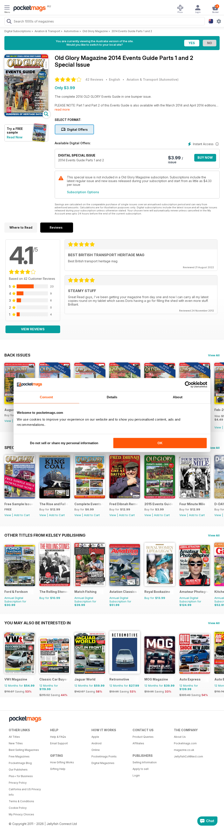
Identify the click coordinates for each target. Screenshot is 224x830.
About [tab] (177, 397)
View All (214, 355)
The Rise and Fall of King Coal (53, 504)
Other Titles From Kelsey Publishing (45, 535)
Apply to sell (141, 769)
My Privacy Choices (21, 814)
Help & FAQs (58, 736)
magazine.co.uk (184, 750)
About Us (180, 736)
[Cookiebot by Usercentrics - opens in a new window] (188, 384)
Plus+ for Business (21, 776)
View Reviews (33, 329)
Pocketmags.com (185, 743)
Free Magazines (19, 756)
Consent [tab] (46, 397)
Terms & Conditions (21, 801)
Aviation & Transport (47, 31)
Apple (95, 736)
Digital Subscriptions (17, 31)
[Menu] (7, 8)
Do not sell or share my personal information (64, 443)
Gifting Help (57, 769)
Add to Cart (22, 515)
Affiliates (138, 743)
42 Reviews (94, 79)
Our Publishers (18, 769)
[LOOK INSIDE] (26, 115)
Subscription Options (83, 192)
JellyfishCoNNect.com (188, 756)
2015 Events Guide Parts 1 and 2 (158, 504)
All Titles (14, 736)
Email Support (59, 743)
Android (96, 743)
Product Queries (143, 736)
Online (95, 750)
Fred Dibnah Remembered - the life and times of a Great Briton (123, 504)
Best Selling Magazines (24, 750)
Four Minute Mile (192, 504)
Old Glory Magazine (95, 31)
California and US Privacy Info (25, 792)
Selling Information (145, 762)
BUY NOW (205, 157)
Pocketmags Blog (20, 763)
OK (160, 443)
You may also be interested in (37, 623)
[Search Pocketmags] (9, 22)
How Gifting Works (62, 762)
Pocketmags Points (104, 756)
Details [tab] (112, 397)
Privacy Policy (18, 782)
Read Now (15, 137)
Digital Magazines (102, 763)
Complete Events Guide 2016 (88, 504)
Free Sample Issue (18, 504)
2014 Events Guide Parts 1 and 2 (132, 31)
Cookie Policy (18, 807)
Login (136, 775)
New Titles (16, 743)
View (7, 421)
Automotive (71, 31)
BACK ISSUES (17, 355)
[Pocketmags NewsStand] (28, 8)
